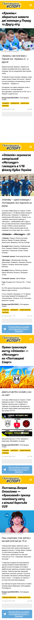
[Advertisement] (17, 129)
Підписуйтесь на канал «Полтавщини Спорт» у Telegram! (18, 329)
